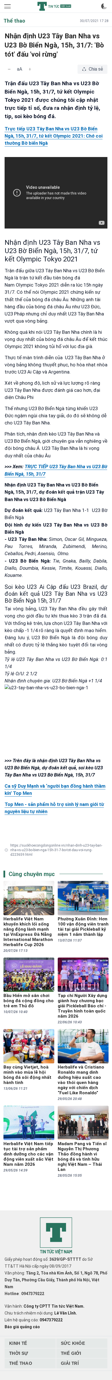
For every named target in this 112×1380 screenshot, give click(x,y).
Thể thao (20, 1363)
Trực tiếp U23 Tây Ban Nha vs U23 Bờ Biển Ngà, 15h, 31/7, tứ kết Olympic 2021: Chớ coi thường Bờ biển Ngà (54, 136)
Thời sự (18, 1353)
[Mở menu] (8, 6)
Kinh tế (18, 1343)
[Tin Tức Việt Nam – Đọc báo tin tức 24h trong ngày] (54, 6)
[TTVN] (56, 1236)
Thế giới (71, 1353)
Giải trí (70, 1363)
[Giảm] (9, 69)
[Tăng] (29, 69)
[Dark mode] (104, 6)
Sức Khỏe (73, 1343)
